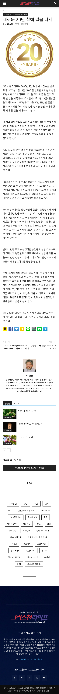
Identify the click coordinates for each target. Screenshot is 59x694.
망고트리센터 (15, 517)
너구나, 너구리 (25, 437)
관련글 (7, 403)
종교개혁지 (15, 550)
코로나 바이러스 (33, 564)
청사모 (44, 550)
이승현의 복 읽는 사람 (20, 14)
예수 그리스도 (15, 537)
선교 (38, 523)
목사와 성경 (32, 517)
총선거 (47, 557)
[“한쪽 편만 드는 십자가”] (9, 427)
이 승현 (10, 24)
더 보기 (16, 403)
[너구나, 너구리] (9, 440)
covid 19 (13, 503)
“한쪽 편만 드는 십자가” (30, 423)
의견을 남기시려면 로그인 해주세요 (29, 467)
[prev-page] (4, 450)
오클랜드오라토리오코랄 (38, 537)
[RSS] (29, 677)
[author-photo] (29, 371)
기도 (9, 510)
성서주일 (12, 530)
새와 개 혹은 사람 (27, 410)
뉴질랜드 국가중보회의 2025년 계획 (43, 347)
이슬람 (14, 544)
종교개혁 (27, 544)
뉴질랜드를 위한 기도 (25, 510)
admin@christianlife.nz (32, 659)
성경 (49, 523)
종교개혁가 (41, 544)
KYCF (25, 503)
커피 (19, 564)
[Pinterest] (22, 677)
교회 (46, 503)
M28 (36, 503)
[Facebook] (14, 677)
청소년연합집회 (14, 557)
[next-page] (9, 450)
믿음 (45, 517)
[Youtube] (44, 677)
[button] (4, 3)
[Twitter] (37, 677)
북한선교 (26, 523)
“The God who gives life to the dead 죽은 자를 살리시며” (16, 347)
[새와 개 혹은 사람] (9, 414)
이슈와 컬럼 (7, 14)
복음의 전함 (12, 523)
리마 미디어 (45, 510)
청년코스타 (30, 550)
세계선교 (26, 530)
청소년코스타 (32, 557)
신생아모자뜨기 (42, 530)
